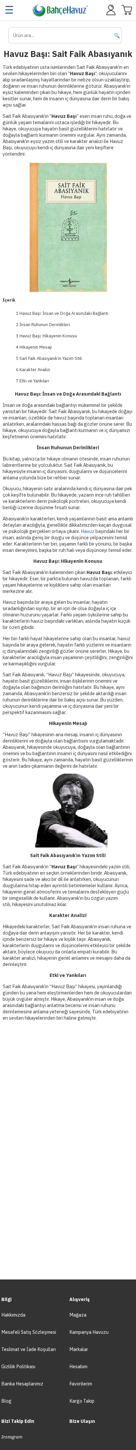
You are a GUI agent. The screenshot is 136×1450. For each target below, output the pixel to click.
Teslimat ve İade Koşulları (28, 1349)
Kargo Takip (81, 1401)
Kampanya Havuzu (89, 1332)
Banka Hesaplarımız (22, 1383)
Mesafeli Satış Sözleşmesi (28, 1332)
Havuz (87, 531)
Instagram (11, 1437)
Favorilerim (80, 1383)
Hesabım (78, 1366)
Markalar (78, 1349)
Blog (6, 1401)
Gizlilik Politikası (18, 1366)
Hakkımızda (13, 1315)
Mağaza (77, 1315)
